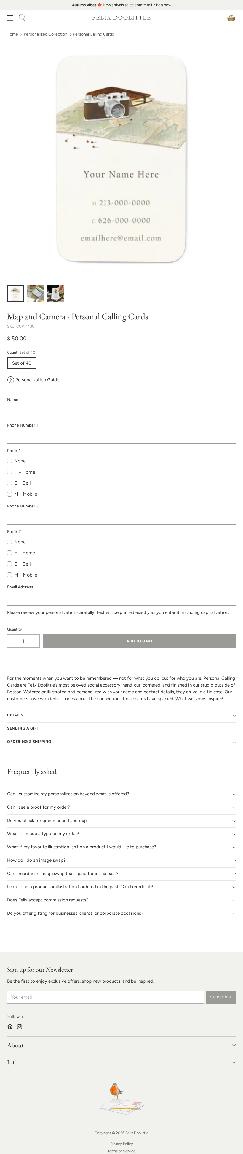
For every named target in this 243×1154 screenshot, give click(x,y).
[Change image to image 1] (15, 293)
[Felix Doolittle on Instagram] (19, 1027)
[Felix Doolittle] (121, 17)
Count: (21, 352)
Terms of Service (121, 1151)
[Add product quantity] (34, 641)
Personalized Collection (45, 34)
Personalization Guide (37, 379)
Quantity (14, 629)
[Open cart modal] (231, 18)
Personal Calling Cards (93, 34)
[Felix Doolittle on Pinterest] (10, 1027)
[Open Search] (22, 18)
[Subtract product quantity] (12, 641)
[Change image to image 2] (35, 293)
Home (12, 34)
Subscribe (221, 997)
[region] (121, 5)
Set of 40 (21, 363)
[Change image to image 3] (55, 293)
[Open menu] (10, 18)
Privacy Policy (121, 1144)
